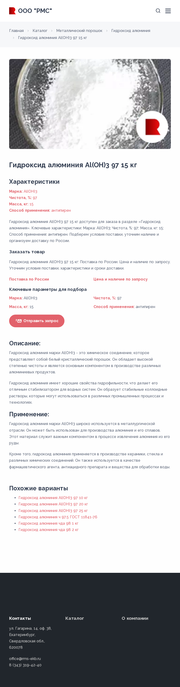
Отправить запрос (40, 321)
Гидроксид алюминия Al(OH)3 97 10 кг (53, 498)
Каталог (74, 618)
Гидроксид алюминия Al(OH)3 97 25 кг (53, 510)
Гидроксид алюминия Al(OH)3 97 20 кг (53, 504)
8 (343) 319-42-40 (25, 665)
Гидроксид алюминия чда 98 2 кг (49, 529)
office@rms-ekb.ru (25, 658)
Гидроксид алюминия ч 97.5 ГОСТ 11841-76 (58, 517)
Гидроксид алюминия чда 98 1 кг (48, 523)
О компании (135, 618)
